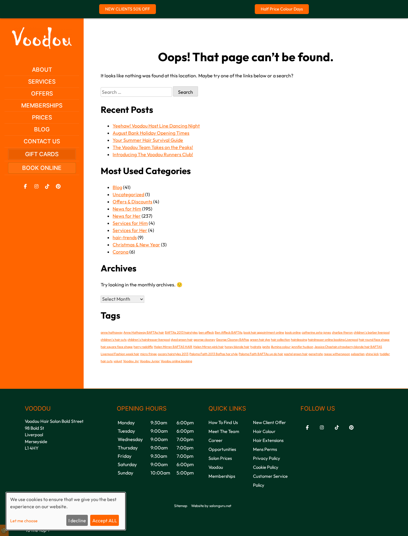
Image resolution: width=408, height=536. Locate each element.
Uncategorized (128, 194)
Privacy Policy (266, 458)
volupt (117, 361)
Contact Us (42, 141)
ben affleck (206, 332)
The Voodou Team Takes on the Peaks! (153, 147)
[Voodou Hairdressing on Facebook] (25, 186)
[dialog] (65, 511)
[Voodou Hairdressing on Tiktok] (47, 186)
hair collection (280, 339)
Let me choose (24, 520)
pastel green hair (296, 354)
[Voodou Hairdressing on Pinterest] (58, 186)
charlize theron (342, 332)
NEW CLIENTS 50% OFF (127, 9)
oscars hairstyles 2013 (173, 354)
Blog (42, 129)
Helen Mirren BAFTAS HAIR (173, 347)
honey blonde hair (237, 347)
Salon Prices (220, 458)
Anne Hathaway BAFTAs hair (143, 332)
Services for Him (130, 223)
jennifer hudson (302, 347)
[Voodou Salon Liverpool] (42, 47)
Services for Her (130, 230)
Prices (42, 117)
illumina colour (281, 347)
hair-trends (125, 237)
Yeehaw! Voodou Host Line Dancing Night (156, 126)
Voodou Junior (150, 361)
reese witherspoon (337, 354)
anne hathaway (111, 332)
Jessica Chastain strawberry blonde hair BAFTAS (348, 347)
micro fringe (148, 354)
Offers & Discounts (132, 202)
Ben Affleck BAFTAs (229, 332)
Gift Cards (42, 154)
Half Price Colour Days (282, 9)
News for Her (127, 216)
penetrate (316, 354)
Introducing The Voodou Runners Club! (153, 154)
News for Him (127, 209)
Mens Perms (265, 449)
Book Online (42, 167)
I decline (77, 520)
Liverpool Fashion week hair (120, 354)
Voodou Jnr (131, 361)
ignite (266, 347)
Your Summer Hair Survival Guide (148, 140)
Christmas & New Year (136, 245)
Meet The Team (223, 431)
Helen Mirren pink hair (208, 347)
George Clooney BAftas (232, 339)
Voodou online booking (176, 361)
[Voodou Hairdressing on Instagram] (36, 186)
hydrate (255, 347)
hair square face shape (117, 347)
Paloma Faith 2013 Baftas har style (213, 354)
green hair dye (260, 339)
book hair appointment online (263, 332)
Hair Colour (264, 431)
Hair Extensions (268, 440)
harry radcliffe (143, 347)
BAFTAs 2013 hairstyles (181, 332)
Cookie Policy (265, 467)
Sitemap (180, 505)
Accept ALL (104, 520)
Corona (120, 252)
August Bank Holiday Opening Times (151, 133)
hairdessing (299, 339)
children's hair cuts (114, 339)
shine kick (372, 354)
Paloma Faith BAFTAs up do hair (261, 354)
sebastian (358, 354)
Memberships (41, 105)
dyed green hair (182, 339)
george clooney (204, 339)
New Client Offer (269, 422)
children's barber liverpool (371, 332)
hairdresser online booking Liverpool (333, 339)
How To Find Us (223, 422)
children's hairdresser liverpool (149, 339)
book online (293, 332)
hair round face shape (374, 339)
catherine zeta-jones (316, 332)
